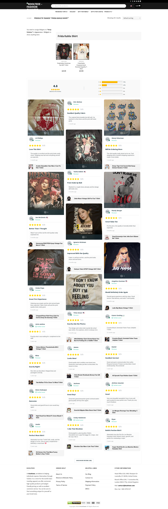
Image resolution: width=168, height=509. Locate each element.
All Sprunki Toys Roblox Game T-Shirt (124, 375)
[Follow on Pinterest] (138, 1)
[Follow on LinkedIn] (140, 1)
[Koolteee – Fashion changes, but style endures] (35, 6)
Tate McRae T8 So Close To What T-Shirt (49, 382)
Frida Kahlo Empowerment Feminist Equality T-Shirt (81, 66)
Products (108, 11)
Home (29, 18)
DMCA (87, 489)
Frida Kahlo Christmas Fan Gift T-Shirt (64, 64)
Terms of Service (61, 485)
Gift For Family (83, 11)
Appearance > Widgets (42, 32)
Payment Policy (90, 485)
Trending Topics (61, 11)
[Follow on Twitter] (134, 1)
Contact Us (89, 478)
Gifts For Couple (97, 11)
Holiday (72, 11)
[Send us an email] (136, 1)
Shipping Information (92, 481)
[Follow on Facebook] (130, 1)
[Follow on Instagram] (132, 1)
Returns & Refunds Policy (64, 478)
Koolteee (32, 474)
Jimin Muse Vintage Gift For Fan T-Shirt (87, 198)
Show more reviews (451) (84, 460)
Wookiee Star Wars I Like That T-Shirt (86, 446)
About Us (59, 474)
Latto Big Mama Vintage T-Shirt (122, 308)
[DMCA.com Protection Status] (74, 502)
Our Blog (88, 474)
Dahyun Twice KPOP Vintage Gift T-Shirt (87, 269)
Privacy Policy (60, 481)
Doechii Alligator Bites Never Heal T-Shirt (87, 410)
